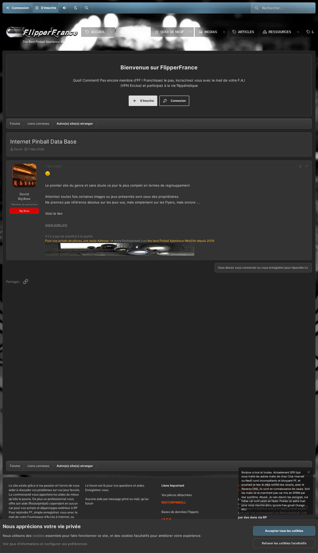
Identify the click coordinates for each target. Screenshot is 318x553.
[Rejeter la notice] (308, 472)
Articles (246, 32)
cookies (38, 536)
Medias (210, 32)
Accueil (98, 32)
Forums (133, 32)
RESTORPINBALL (173, 502)
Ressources (280, 32)
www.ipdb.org (56, 225)
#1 (307, 166)
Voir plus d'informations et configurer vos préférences (45, 544)
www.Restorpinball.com (130, 241)
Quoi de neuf (172, 32)
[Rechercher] (86, 7)
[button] (75, 7)
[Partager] (300, 166)
